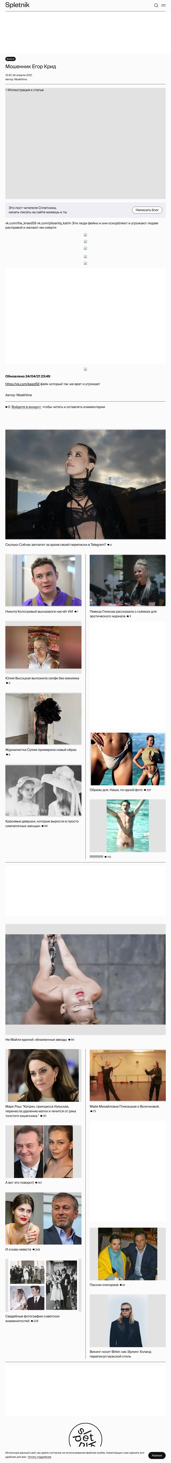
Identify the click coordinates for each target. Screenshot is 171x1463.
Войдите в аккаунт (26, 407)
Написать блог (147, 210)
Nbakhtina (24, 395)
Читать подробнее (39, 1457)
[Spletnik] (17, 5)
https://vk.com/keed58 (22, 384)
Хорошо (157, 1455)
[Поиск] (156, 5)
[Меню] (163, 5)
